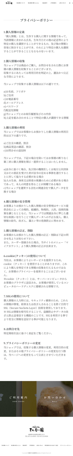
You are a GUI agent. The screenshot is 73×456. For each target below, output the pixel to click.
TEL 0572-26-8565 (30, 436)
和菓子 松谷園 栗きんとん (34, 453)
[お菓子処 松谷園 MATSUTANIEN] (9, 2)
